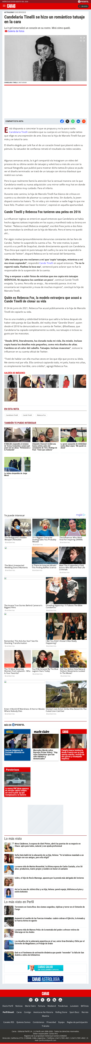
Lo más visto (13, 839)
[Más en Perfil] (18, 725)
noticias (17, 732)
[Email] (84, 121)
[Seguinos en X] (42, 1000)
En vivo (84, 6)
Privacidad (51, 1022)
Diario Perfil (7, 1006)
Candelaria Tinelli (18, 132)
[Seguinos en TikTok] (48, 1000)
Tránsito (45, 1026)
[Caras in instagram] (30, 1000)
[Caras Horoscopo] (45, 981)
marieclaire (45, 732)
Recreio (85, 1012)
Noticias (19, 1006)
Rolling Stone (61, 1012)
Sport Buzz (74, 1012)
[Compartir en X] (67, 121)
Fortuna (41, 1006)
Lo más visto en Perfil (19, 902)
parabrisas (17, 770)
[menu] (4, 6)
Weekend (52, 1006)
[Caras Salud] (45, 970)
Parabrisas (63, 1006)
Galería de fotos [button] (16, 31)
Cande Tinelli (46, 263)
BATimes (85, 1006)
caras (74, 732)
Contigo (27, 1012)
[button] (45, 60)
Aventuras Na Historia (43, 1012)
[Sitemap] (60, 1000)
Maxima (45, 1016)
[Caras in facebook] (36, 1000)
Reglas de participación (77, 1022)
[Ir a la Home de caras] (11, 7)
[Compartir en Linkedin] (78, 121)
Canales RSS (8, 1022)
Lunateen (74, 1006)
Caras (19, 1012)
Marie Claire (30, 1006)
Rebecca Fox (41, 415)
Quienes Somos (23, 1022)
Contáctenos (38, 1022)
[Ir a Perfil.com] (83, 2)
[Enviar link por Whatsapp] (73, 121)
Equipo (61, 1022)
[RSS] (54, 1000)
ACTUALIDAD (9, 12)
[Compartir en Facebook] (62, 121)
